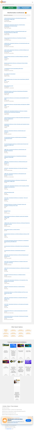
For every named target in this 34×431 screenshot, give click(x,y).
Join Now (28, 420)
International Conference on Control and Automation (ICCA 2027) (15, 310)
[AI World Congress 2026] (6, 363)
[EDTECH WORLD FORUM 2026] (21, 347)
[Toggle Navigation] (32, 2)
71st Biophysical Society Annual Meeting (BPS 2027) (13, 68)
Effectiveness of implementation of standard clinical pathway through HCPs (15, 411)
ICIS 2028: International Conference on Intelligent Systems (14, 274)
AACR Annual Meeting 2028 (9, 192)
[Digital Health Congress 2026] (28, 347)
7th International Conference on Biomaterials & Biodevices (14, 250)
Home (3, 4)
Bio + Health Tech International (9, 73)
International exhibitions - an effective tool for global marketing (13, 409)
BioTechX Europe (7, 210)
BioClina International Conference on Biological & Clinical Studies (16, 63)
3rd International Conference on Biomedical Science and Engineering (16, 246)
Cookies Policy (8, 428)
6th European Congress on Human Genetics (12, 229)
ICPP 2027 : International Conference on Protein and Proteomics (15, 168)
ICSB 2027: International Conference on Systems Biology (14, 286)
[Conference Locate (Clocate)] (3, 1)
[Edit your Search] (26, 12)
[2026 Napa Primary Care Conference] (6, 347)
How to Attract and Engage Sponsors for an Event (11, 414)
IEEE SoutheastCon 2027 (8, 85)
